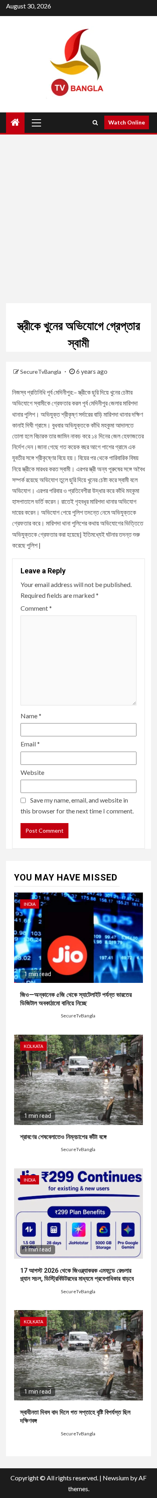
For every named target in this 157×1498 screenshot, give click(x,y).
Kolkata (33, 1046)
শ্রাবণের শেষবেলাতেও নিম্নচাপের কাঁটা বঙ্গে (63, 1137)
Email (30, 744)
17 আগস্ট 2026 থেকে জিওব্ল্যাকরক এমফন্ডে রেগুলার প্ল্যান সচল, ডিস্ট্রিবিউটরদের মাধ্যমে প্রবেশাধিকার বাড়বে (77, 1275)
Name (31, 715)
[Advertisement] (78, 217)
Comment (36, 608)
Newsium (116, 1478)
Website (32, 772)
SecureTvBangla (41, 371)
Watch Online (126, 122)
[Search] (95, 122)
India (29, 904)
